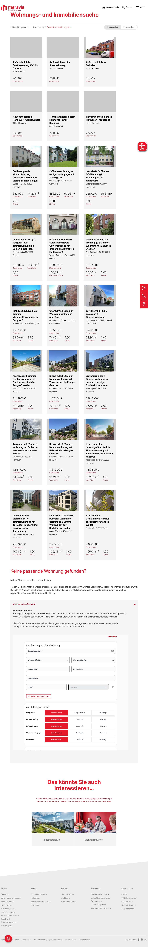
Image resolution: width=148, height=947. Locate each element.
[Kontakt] (144, 296)
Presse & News (127, 901)
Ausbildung (65, 898)
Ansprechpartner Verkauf (40, 901)
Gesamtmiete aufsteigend (58, 27)
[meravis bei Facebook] (138, 940)
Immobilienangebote (39, 894)
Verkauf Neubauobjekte (100, 894)
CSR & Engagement (128, 898)
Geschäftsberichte (128, 905)
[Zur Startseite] (12, 7)
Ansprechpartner (127, 909)
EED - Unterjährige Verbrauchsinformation (10, 914)
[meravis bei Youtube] (141, 940)
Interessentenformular (24, 604)
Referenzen (35, 898)
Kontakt (4, 940)
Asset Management (98, 905)
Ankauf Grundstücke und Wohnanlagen (100, 899)
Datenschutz (26, 940)
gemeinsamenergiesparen (11, 898)
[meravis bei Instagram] (145, 940)
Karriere (64, 888)
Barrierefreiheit (84, 940)
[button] (140, 7)
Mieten (4, 888)
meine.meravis (6, 905)
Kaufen (34, 888)
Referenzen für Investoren (101, 908)
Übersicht (5, 894)
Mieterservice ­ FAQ (8, 909)
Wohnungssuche (7, 901)
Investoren (35, 905)
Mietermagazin (6, 926)
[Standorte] (144, 304)
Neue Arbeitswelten (68, 901)
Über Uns (124, 894)
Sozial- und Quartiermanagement (9, 920)
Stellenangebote (67, 894)
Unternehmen (127, 888)
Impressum (14, 940)
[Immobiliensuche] (144, 288)
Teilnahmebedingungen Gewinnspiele (48, 940)
